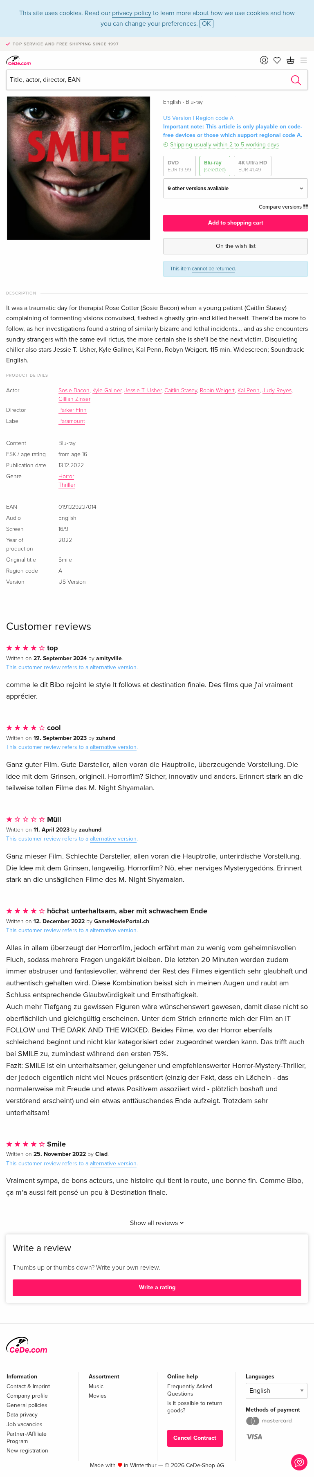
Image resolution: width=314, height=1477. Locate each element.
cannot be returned (213, 268)
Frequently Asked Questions (189, 1390)
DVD (179, 166)
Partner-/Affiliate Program (27, 1437)
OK (206, 24)
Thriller (66, 485)
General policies (27, 1405)
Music (96, 1386)
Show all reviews (154, 1223)
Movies (98, 1395)
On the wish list (236, 246)
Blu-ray (215, 166)
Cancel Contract (194, 1437)
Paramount (71, 421)
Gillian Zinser (74, 399)
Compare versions (281, 207)
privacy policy (131, 13)
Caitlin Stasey (180, 390)
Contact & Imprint (28, 1386)
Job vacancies (25, 1424)
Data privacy (22, 1414)
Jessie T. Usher (142, 390)
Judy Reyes (277, 390)
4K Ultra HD (252, 166)
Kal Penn (249, 390)
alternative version (113, 667)
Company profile (27, 1395)
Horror (66, 476)
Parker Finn (72, 410)
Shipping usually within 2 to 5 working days (224, 144)
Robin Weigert (217, 390)
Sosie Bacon (74, 390)
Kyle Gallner (106, 390)
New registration (27, 1450)
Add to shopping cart (235, 222)
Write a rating (157, 1287)
